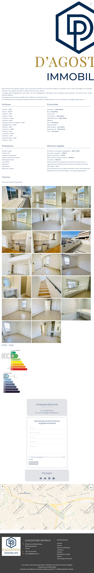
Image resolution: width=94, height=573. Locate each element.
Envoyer (33, 463)
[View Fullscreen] (2, 493)
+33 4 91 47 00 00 (30, 551)
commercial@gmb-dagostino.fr (48, 413)
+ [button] (2, 486)
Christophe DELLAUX (47, 404)
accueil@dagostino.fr (32, 553)
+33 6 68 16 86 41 (48, 411)
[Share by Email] (53, 479)
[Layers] (91, 487)
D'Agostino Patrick (38, 540)
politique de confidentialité (53, 457)
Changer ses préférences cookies (31, 569)
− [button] (2, 489)
